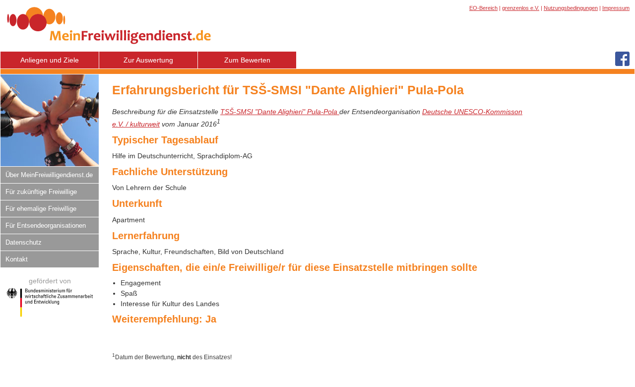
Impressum (616, 8)
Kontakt (16, 259)
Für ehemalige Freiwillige (40, 208)
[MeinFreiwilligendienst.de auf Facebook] (622, 59)
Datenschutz (23, 242)
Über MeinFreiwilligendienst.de (49, 175)
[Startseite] (108, 48)
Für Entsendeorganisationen (45, 225)
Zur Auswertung (148, 60)
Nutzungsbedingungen (571, 8)
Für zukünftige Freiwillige (41, 191)
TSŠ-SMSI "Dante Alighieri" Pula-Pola (279, 112)
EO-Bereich (483, 8)
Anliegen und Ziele (49, 60)
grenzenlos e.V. (520, 8)
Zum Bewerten (247, 60)
